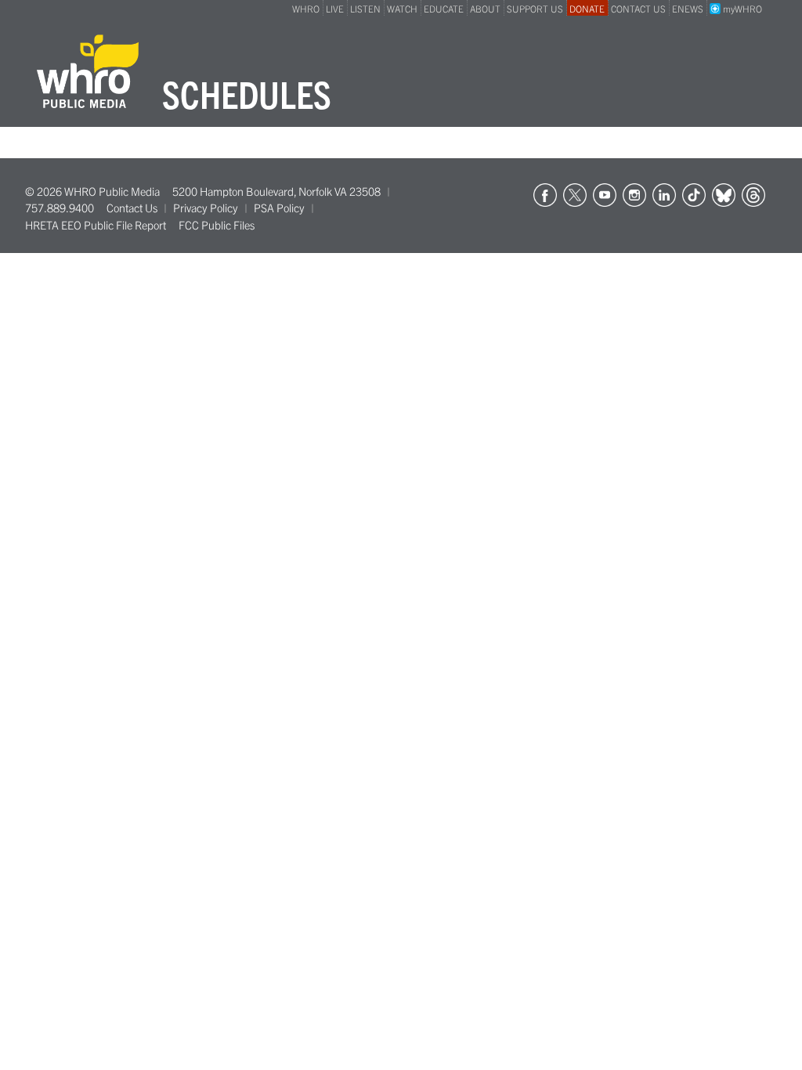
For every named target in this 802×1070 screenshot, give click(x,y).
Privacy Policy (205, 208)
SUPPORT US (535, 8)
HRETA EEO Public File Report (95, 225)
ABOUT (485, 8)
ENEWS (687, 8)
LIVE (335, 8)
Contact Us (132, 208)
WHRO (306, 8)
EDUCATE (444, 8)
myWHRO (741, 8)
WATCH (402, 8)
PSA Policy (279, 208)
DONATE (587, 8)
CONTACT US (638, 8)
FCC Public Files (217, 225)
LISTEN (365, 8)
